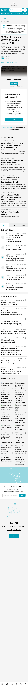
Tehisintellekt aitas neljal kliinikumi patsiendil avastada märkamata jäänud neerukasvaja (11, 323)
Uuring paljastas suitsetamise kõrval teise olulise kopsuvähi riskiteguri (20, 398)
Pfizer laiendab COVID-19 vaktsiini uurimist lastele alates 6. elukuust (11, 179)
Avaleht (3, 13)
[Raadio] (12, 684)
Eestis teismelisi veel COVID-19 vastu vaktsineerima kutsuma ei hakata (13, 145)
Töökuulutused (9, 209)
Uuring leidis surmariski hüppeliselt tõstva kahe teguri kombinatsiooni (7, 398)
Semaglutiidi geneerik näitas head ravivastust (6, 459)
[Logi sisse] (25, 684)
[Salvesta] (26, 233)
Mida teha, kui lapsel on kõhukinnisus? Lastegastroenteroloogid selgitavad (20, 461)
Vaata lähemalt (7, 127)
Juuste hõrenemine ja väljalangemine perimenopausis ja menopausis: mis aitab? (16, 268)
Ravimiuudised (18, 13)
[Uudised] (7, 684)
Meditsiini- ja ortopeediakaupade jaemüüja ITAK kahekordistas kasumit (15, 258)
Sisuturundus (13, 264)
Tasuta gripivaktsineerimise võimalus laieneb (7, 418)
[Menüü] (2, 684)
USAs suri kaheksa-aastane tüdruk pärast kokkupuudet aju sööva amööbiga (14, 287)
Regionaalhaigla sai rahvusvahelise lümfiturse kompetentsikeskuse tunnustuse (11, 312)
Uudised (3, 140)
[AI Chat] (21, 684)
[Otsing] (16, 684)
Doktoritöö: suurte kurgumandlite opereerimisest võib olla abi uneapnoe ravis (11, 371)
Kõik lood (9, 13)
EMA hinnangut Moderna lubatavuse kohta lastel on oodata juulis (12, 162)
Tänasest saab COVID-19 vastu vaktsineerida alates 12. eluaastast (11, 197)
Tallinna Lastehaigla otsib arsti (10, 213)
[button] (10, 495)
